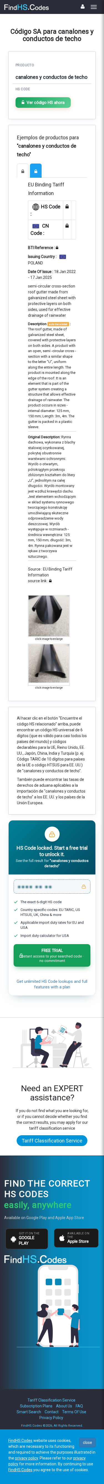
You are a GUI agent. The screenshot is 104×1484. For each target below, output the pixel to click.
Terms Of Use (74, 1412)
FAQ (79, 1406)
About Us (64, 1406)
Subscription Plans (36, 1406)
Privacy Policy (51, 1417)
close (87, 1442)
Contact (52, 1412)
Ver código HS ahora (46, 102)
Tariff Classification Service (52, 1141)
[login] (83, 6)
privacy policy (26, 1458)
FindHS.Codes (20, 1440)
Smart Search (29, 1412)
